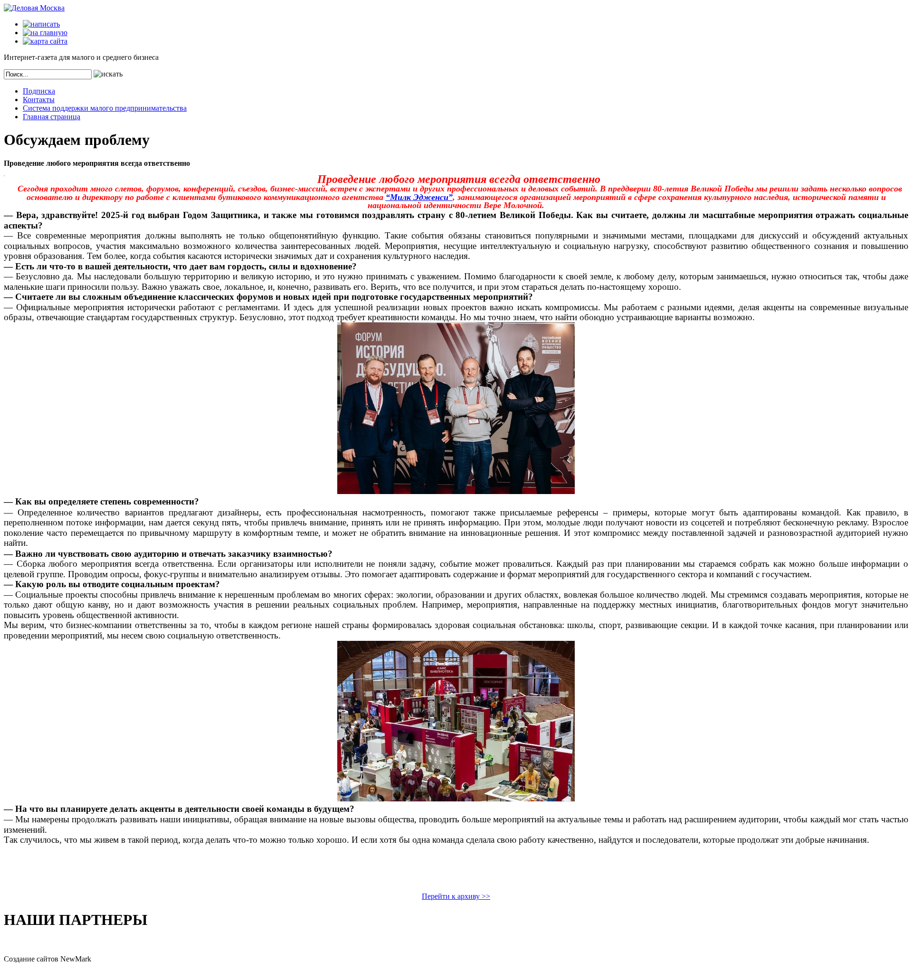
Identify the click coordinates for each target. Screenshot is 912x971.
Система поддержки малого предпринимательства (105, 108)
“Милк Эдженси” (419, 197)
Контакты (39, 99)
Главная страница (51, 117)
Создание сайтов (31, 959)
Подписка (39, 91)
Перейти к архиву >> (456, 896)
